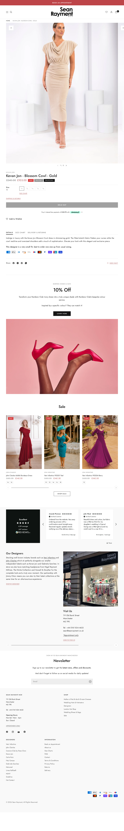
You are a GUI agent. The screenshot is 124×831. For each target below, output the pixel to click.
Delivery (47, 770)
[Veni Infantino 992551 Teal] (62, 442)
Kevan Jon (10, 172)
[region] (79, 524)
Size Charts (49, 751)
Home (8, 21)
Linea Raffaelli (11, 770)
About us (48, 747)
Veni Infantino (49, 472)
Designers (67, 706)
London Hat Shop (70, 709)
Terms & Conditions (52, 760)
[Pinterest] (22, 263)
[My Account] (111, 12)
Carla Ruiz (10, 757)
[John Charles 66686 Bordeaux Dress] (24, 442)
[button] (14, 219)
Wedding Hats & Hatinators (74, 702)
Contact (47, 757)
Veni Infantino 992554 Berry (92, 475)
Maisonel (9, 767)
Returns (47, 767)
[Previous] (8, 488)
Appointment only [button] (13, 726)
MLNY (8, 773)
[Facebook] (14, 263)
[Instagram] (14, 732)
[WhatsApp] (26, 263)
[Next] (66, 165)
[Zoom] (11, 28)
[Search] (11, 12)
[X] (18, 263)
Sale (65, 715)
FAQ (46, 754)
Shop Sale (62, 494)
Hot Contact (10, 780)
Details (9, 233)
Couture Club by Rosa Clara (16, 751)
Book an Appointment (52, 744)
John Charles (11, 472)
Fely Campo (10, 760)
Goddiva (9, 777)
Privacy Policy (49, 764)
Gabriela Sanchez (12, 764)
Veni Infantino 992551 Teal (53, 475)
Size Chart (23, 193)
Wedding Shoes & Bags (72, 712)
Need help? (114, 263)
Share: (8, 263)
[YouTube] (20, 732)
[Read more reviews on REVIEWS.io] (23, 532)
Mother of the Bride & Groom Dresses (77, 699)
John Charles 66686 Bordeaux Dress (19, 475)
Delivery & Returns (37, 233)
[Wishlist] (106, 12)
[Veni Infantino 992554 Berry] (100, 442)
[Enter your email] (90, 681)
